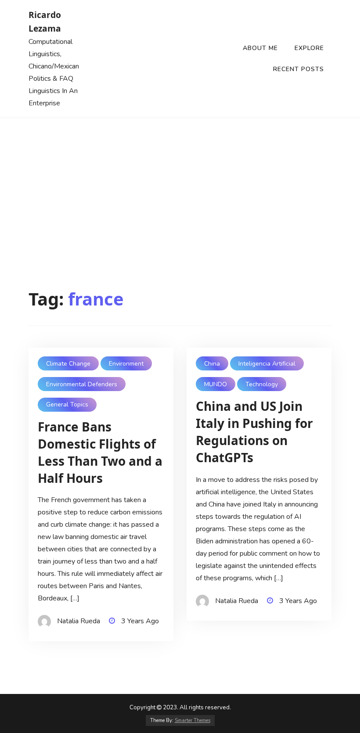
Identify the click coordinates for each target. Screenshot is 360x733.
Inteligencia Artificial (266, 363)
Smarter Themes (192, 720)
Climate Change (68, 363)
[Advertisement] (180, 183)
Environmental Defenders (81, 384)
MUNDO (215, 384)
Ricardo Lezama (45, 21)
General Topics (67, 404)
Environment (126, 363)
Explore (309, 48)
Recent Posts (298, 69)
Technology (261, 384)
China (212, 363)
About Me (260, 48)
